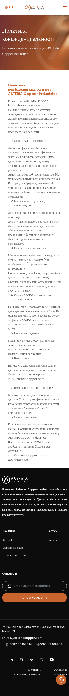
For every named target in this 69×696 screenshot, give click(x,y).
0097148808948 (50, 644)
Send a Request (32, 597)
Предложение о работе (15, 555)
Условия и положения (60, 672)
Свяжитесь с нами (13, 548)
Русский (7, 540)
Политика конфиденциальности (27, 672)
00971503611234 (21, 644)
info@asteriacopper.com (24, 638)
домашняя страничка (19, 77)
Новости (52, 540)
